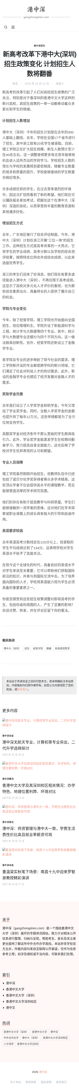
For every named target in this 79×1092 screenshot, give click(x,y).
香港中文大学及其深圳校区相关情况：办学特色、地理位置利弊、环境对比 (38, 788)
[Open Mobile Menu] (13, 27)
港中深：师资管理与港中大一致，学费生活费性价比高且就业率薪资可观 (38, 832)
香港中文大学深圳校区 (21, 1001)
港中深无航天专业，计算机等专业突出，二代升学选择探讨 (38, 745)
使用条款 (31, 1082)
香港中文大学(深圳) (28, 1043)
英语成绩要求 (62, 648)
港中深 (10, 983)
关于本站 (15, 1082)
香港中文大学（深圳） (21, 995)
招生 (27, 648)
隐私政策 (46, 1082)
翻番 (48, 648)
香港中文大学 (15, 989)
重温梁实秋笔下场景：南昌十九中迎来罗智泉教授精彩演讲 (38, 875)
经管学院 (38, 648)
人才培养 (9, 1043)
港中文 (10, 1007)
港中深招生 (39, 46)
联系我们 (22, 689)
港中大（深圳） (12, 648)
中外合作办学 (11, 1037)
